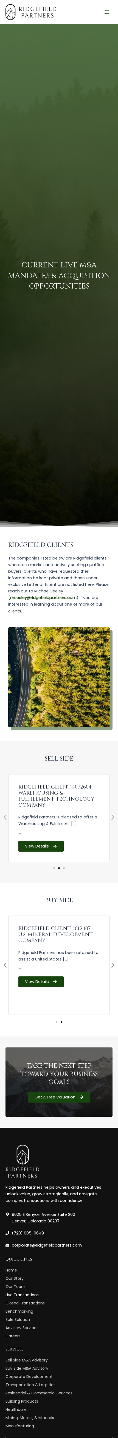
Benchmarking (19, 1311)
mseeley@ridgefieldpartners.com (43, 597)
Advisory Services (21, 1327)
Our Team (15, 1286)
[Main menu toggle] (107, 12)
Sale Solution (17, 1319)
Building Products (21, 1401)
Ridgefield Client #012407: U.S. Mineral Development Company (55, 934)
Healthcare (16, 1409)
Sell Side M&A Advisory (26, 1360)
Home (11, 1270)
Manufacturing (19, 1426)
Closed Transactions (25, 1303)
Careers (13, 1336)
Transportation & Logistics (30, 1385)
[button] (5, 817)
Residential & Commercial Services (38, 1393)
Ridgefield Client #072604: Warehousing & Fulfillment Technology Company (56, 796)
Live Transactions (22, 1295)
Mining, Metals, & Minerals (29, 1417)
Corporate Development (29, 1376)
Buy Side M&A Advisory (26, 1368)
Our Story (14, 1278)
